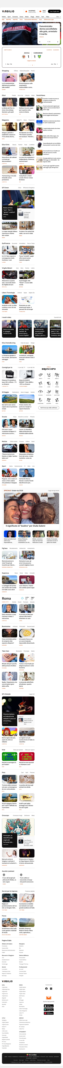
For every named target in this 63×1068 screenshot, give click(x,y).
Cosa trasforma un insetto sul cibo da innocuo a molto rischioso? (51, 152)
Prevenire (21, 669)
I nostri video (6, 317)
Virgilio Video (22, 993)
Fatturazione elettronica (30, 19)
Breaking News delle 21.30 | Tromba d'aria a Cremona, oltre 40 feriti (56, 333)
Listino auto (4, 1031)
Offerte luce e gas (49, 19)
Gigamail (4, 998)
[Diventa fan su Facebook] (46, 988)
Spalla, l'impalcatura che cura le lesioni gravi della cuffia (9, 684)
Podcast (32, 772)
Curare (3, 688)
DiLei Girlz (5, 144)
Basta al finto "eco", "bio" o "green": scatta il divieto (9, 211)
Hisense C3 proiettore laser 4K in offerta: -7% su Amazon (9, 382)
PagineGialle (5, 1037)
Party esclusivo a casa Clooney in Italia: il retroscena (9, 616)
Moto (22, 268)
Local (20, 620)
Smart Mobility (5, 1033)
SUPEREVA (34, 1058)
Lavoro (4, 262)
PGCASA (30, 1056)
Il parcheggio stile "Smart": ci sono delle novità (25, 282)
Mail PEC (15, 19)
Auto (17, 268)
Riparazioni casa (23, 567)
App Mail (4, 1004)
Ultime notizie (13, 441)
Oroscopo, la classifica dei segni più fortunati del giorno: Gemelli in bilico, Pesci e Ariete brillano (9, 839)
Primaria (32, 416)
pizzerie (21, 952)
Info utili (4, 286)
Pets (3, 772)
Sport (9, 16)
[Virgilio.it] (8, 11)
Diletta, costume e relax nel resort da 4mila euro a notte (37, 540)
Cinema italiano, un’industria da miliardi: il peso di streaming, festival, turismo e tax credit (9, 717)
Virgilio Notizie (22, 987)
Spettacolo (5, 114)
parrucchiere (22, 957)
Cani (22, 772)
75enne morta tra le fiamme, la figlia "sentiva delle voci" (9, 456)
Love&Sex (31, 144)
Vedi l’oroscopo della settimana (48, 407)
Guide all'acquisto (24, 70)
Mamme (3, 89)
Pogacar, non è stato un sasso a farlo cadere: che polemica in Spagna (9, 481)
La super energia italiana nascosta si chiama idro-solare (9, 233)
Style (25, 144)
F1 (25, 466)
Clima (19, 187)
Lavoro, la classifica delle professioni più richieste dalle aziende (26, 431)
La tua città (21, 1040)
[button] (57, 41)
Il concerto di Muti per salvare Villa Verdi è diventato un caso (26, 616)
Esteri (33, 441)
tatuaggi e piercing (23, 964)
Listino (32, 268)
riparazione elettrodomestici (8, 950)
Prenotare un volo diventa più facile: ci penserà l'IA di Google (26, 307)
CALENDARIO (56, 49)
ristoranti (21, 950)
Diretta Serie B (8, 49)
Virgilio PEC (4, 991)
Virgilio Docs (5, 995)
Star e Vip (20, 95)
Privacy (26, 1060)
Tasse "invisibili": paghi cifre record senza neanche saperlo (26, 258)
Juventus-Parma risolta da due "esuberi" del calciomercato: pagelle (47, 31)
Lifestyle (27, 95)
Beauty (14, 144)
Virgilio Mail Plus (6, 989)
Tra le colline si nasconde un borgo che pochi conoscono (26, 880)
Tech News (4, 311)
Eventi (19, 602)
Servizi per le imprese (9, 891)
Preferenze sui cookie (41, 1060)
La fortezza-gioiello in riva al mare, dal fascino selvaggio (9, 357)
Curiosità (32, 573)
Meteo (27, 16)
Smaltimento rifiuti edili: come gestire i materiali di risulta (9, 930)
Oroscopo (5, 815)
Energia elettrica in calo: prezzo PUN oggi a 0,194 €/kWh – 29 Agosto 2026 (52, 159)
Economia (15, 16)
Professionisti (23, 967)
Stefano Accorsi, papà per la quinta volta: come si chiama (26, 110)
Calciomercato (18, 466)
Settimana (27, 815)
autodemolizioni (5, 959)
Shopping (4, 1020)
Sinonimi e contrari (23, 416)
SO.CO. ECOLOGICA (6, 934)
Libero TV (21, 1013)
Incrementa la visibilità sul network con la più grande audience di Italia (26, 906)
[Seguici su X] (51, 988)
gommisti (4, 962)
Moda (32, 95)
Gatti (27, 772)
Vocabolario (22, 1042)
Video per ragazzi (29, 749)
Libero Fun (21, 1028)
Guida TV (19, 120)
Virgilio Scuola (5, 1024)
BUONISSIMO (29, 1058)
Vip (20, 114)
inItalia (20, 1004)
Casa (3, 361)
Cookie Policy (33, 1060)
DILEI (47, 1056)
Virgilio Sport (22, 989)
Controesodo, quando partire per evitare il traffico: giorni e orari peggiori (40, 333)
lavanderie (4, 969)
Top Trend (4, 910)
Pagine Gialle (6, 940)
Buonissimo (6, 626)
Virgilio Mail (4, 987)
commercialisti (22, 971)
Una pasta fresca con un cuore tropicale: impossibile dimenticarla (26, 641)
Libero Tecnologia (8, 293)
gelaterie (21, 946)
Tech (42, 16)
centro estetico (22, 959)
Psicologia (26, 651)
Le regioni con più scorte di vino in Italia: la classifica (26, 740)
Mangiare (22, 943)
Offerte (16, 70)
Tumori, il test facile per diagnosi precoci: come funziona (26, 665)
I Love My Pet (30, 367)
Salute (32, 651)
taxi (3, 957)
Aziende (32, 602)
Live (33, 466)
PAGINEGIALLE (15, 1056)
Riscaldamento (13, 548)
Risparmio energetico (7, 567)
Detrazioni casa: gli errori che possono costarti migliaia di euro (26, 563)
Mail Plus (8, 19)
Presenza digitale (29, 891)
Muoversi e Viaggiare (8, 955)
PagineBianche (5, 1046)
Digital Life (31, 292)
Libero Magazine (23, 1010)
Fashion (20, 144)
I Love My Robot (23, 386)
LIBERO (5, 1056)
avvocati (21, 969)
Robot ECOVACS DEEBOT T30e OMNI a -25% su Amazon (26, 382)
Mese (33, 815)
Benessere (19, 651)
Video (47, 16)
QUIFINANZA (56, 1056)
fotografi (21, 975)
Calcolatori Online (23, 1046)
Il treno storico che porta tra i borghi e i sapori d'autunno (25, 407)
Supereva (5, 573)
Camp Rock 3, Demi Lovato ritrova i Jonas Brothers (26, 178)
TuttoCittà (4, 1048)
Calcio (41, 39)
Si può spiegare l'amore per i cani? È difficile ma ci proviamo (9, 805)
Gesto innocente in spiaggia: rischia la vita (8, 331)
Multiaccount (5, 1000)
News (25, 120)
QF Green (5, 188)
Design (32, 343)
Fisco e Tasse (30, 243)
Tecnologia (22, 89)
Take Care (5, 651)
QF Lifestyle (6, 694)
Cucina (21, 645)
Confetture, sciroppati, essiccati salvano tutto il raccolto (26, 357)
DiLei (4, 95)
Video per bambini (18, 749)
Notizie (4, 16)
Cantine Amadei (23, 934)
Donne (21, 16)
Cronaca (21, 441)
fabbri (3, 952)
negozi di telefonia (6, 973)
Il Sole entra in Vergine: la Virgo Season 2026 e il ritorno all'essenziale (26, 861)
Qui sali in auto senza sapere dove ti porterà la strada (9, 407)
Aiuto (3, 1006)
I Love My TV (21, 367)
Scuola (4, 417)
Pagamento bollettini (24, 1024)
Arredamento (30, 548)
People (14, 95)
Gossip (20, 1015)
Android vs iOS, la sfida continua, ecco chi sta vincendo (9, 307)
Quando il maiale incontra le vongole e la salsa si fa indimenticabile (51, 100)
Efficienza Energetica (28, 187)
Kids (3, 750)
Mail (3, 19)
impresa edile (5, 948)
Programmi (31, 120)
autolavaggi (4, 964)
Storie (21, 573)
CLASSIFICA (49, 49)
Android (20, 292)
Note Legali (21, 1060)
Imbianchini (22, 548)
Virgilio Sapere (5, 1022)
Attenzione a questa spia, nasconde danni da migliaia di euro (8, 282)
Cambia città (5, 601)
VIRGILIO (10, 1056)
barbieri (21, 962)
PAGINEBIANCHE (36, 1056)
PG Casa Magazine (6, 1043)
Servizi (4, 967)
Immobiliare (22, 243)
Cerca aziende (22, 1034)
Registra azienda (6, 1039)
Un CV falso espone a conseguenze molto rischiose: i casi (9, 258)
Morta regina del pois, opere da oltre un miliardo (9, 740)
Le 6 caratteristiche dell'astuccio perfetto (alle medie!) (8, 85)
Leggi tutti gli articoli (53, 490)
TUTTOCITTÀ (42, 1056)
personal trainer (23, 973)
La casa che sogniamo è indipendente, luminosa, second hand (26, 159)
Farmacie (25, 602)
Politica (28, 441)
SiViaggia (5, 392)
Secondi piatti (30, 626)
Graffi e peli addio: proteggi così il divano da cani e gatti (26, 805)
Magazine (5, 120)
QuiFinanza (6, 243)
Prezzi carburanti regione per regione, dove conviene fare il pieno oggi (51, 107)
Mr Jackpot (21, 1026)
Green (4, 216)
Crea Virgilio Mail (54, 11)
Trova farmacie (22, 1038)
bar (20, 948)
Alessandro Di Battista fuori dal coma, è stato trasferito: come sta (26, 456)
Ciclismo (4, 484)
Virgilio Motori (7, 268)
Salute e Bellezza (24, 955)
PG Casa (4, 1041)
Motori (37, 16)
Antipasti (15, 626)
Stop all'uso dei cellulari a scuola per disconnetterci (9, 159)
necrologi (4, 975)
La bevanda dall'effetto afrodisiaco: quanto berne (26, 684)
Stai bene (4, 667)
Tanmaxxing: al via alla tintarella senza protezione (9, 178)
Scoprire (21, 688)
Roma (6, 598)
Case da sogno (25, 343)
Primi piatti (22, 626)
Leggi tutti (31, 694)
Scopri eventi (22, 1036)
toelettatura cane (6, 971)
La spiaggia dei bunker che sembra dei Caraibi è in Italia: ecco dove (9, 587)
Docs (40, 19)
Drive (21, 19)
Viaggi (32, 16)
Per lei (32, 70)
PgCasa (4, 548)
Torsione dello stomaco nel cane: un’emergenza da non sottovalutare (9, 787)
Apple (25, 292)
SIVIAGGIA (51, 1056)
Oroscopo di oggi (17, 815)
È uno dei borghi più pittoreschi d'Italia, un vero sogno (9, 880)
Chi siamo (16, 1060)
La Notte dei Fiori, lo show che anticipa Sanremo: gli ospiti (8, 110)
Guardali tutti (57, 317)
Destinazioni (15, 392)
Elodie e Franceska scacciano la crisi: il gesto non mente (52, 540)
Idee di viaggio (25, 392)
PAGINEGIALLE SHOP (23, 1056)
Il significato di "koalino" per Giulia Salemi (25, 526)
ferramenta (4, 946)
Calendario (4, 1002)
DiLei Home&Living (8, 343)
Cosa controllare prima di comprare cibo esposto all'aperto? (9, 641)
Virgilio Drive (5, 993)
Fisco (20, 262)
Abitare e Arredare (7, 943)
